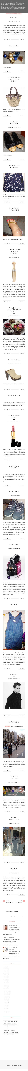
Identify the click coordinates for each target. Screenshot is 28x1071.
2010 (6, 988)
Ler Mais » (22, 39)
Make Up (14, 1023)
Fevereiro (6, 1010)
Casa (5, 1034)
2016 (6, 977)
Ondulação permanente (9, 937)
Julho (5, 1000)
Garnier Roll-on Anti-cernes (14, 251)
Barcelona (14, 722)
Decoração (6, 1032)
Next (21, 60)
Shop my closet (10, 1034)
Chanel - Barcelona (14, 818)
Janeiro (5, 1012)
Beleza (15, 1021)
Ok (17, 12)
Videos (16, 1032)
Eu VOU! (14, 17)
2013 (6, 982)
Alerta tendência (12, 1025)
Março (5, 1008)
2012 (6, 985)
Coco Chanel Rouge (14, 417)
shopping (12, 1030)
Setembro (6, 996)
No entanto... (14, 360)
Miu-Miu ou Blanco (14, 166)
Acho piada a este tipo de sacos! (14, 79)
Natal (18, 1025)
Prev (17, 60)
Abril (5, 1006)
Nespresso (14, 544)
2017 (6, 974)
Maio (5, 1004)
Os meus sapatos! (14, 122)
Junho (5, 1002)
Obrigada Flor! (14, 467)
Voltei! (14, 605)
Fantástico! (14, 396)
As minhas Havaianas (14, 209)
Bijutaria (14, 46)
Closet (5, 1023)
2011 (6, 986)
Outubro (6, 994)
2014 (6, 981)
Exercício (12, 1032)
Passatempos (10, 1021)
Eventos (9, 1023)
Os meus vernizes (14, 777)
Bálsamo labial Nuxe (13, 925)
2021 (6, 966)
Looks (5, 1021)
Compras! (14, 491)
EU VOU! (14, 674)
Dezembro (6, 990)
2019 (6, 970)
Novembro (6, 992)
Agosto (5, 998)
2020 (6, 969)
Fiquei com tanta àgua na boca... (14, 310)
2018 (6, 973)
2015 (6, 978)
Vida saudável (6, 1030)
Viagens (8, 726)
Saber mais (13, 12)
